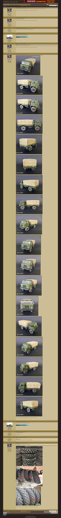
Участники (49, 3)
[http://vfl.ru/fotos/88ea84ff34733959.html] (27, 315)
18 (25, 28)
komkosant (9, 28)
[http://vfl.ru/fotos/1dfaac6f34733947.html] (29, 133)
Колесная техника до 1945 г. (17, 5)
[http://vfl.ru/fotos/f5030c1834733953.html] (29, 234)
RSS (57, 3)
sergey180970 (9, 437)
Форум (3, 5)
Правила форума (53, 3)
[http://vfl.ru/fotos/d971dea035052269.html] (28, 505)
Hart (9, 54)
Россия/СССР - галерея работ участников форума (10, 5)
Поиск (55, 3)
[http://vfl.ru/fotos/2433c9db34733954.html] (28, 254)
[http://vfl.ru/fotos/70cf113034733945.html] (29, 94)
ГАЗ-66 (21, 5)
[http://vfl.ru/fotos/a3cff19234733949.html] (29, 174)
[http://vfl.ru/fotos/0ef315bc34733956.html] (29, 295)
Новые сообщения (46, 3)
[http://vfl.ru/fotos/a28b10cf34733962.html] (29, 376)
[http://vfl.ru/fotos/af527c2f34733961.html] (29, 356)
